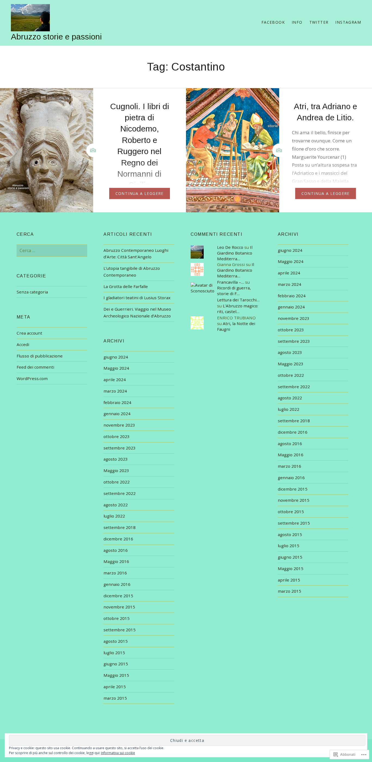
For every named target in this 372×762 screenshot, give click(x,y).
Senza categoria (32, 292)
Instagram (348, 22)
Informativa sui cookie (118, 753)
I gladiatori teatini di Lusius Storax (136, 297)
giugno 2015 (290, 557)
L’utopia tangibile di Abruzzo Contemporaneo (131, 271)
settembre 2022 (294, 386)
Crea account (29, 333)
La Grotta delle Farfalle (125, 286)
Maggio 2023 (290, 363)
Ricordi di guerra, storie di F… (234, 290)
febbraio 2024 (292, 295)
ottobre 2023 (291, 329)
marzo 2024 (289, 284)
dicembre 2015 (292, 489)
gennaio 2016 (291, 477)
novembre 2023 (293, 318)
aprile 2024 (289, 273)
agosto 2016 (290, 443)
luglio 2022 (288, 409)
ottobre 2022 (291, 375)
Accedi (23, 344)
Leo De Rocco (230, 247)
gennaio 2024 (291, 307)
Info (297, 22)
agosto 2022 (290, 397)
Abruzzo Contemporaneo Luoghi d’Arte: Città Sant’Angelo (135, 253)
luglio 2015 (288, 545)
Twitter (319, 22)
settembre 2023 (294, 341)
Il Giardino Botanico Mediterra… (234, 252)
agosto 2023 (290, 352)
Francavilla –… (230, 282)
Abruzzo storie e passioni (56, 36)
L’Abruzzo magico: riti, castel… (237, 308)
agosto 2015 (290, 534)
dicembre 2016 (292, 432)
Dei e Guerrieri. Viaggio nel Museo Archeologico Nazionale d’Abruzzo (137, 312)
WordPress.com (32, 378)
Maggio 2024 (290, 261)
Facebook (273, 22)
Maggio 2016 (290, 454)
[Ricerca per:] (52, 250)
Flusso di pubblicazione (40, 356)
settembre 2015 (294, 523)
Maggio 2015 (290, 568)
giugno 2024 (290, 250)
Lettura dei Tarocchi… (238, 299)
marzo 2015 (289, 591)
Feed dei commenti (35, 367)
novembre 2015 (293, 500)
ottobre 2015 (291, 511)
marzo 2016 (289, 466)
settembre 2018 (294, 420)
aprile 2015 (289, 580)
